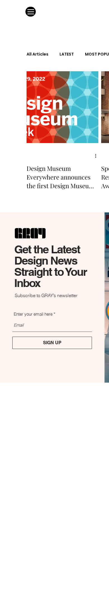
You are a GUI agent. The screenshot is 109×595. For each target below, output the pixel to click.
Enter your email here (33, 314)
